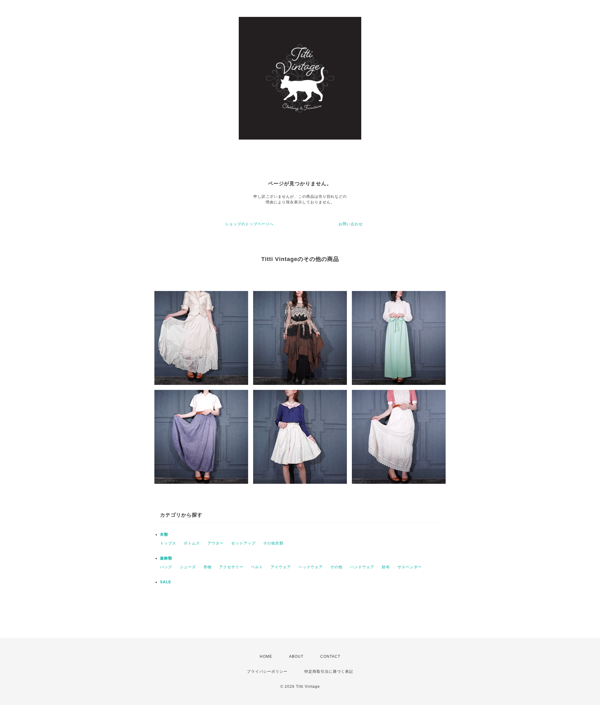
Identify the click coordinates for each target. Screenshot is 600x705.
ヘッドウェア (310, 567)
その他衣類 (273, 543)
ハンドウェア (362, 567)
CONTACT (330, 656)
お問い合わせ (350, 224)
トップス (168, 543)
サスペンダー (410, 567)
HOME (266, 656)
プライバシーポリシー (267, 671)
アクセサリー (231, 567)
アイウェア (281, 567)
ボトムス (192, 543)
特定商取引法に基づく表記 (328, 671)
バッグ (166, 567)
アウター (216, 543)
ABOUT (296, 656)
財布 (386, 567)
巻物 (207, 567)
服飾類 (166, 558)
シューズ (188, 567)
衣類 (164, 534)
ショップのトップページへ (249, 224)
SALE (165, 582)
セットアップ (243, 543)
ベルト (257, 567)
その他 (336, 567)
